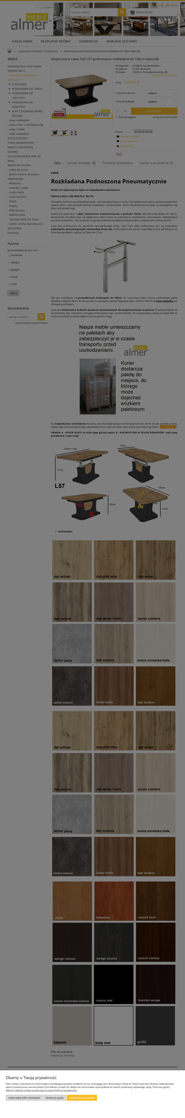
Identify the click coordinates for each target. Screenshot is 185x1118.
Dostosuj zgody (55, 1097)
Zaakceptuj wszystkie (82, 1097)
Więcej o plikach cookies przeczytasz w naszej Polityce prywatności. (41, 1090)
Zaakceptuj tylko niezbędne (24, 1097)
